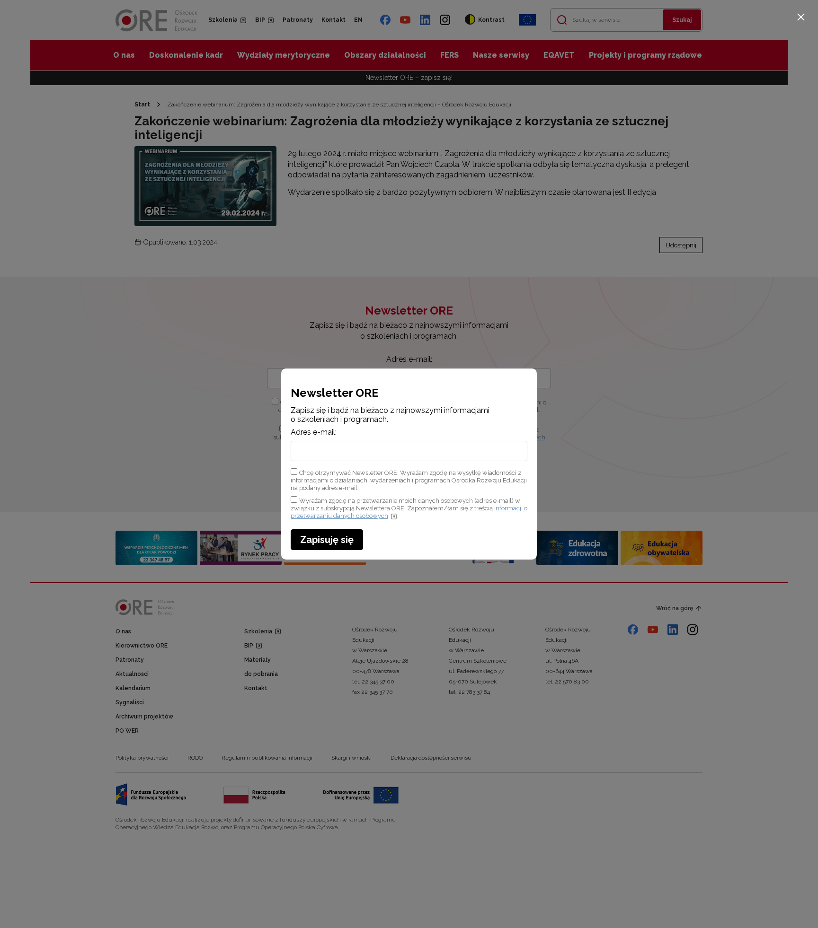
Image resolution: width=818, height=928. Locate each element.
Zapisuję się (327, 539)
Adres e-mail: (314, 432)
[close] (801, 17)
